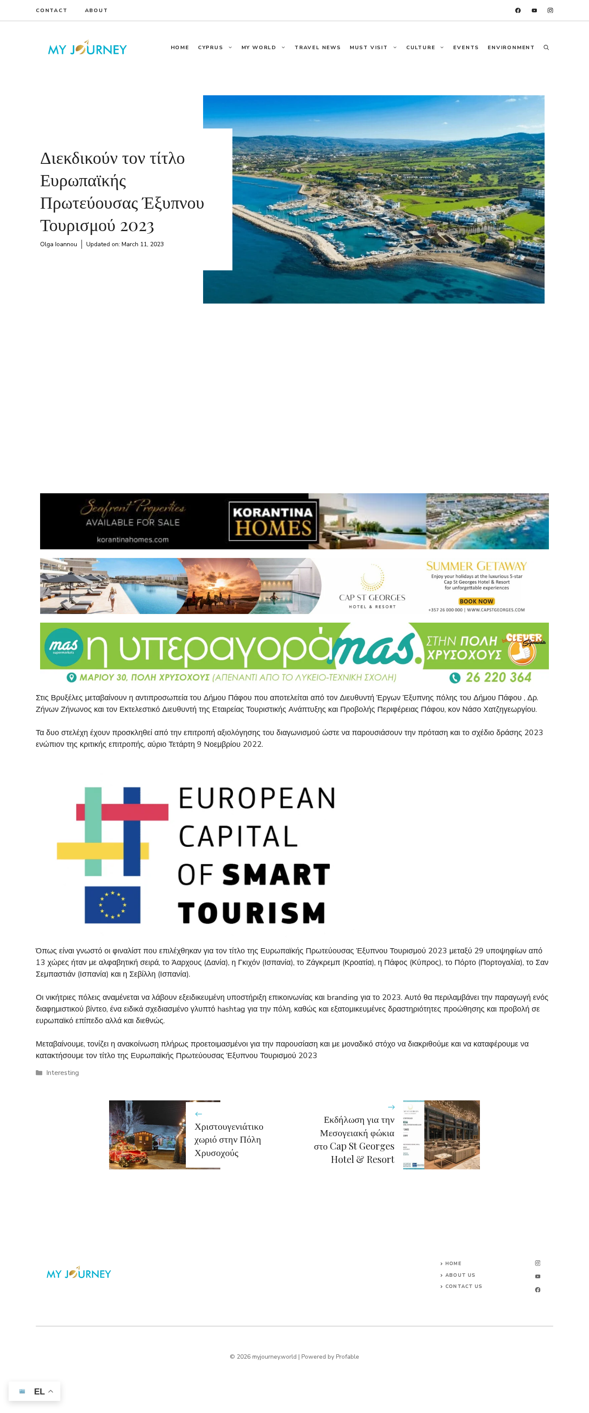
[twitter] (534, 10)
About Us (460, 1275)
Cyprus (210, 47)
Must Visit (369, 47)
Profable (347, 1357)
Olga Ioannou (58, 244)
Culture (420, 47)
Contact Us (463, 1286)
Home (180, 47)
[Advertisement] (294, 389)
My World (258, 47)
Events (466, 47)
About (96, 10)
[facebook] (518, 10)
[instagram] (550, 10)
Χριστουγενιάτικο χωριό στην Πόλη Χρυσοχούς (228, 1139)
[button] (546, 47)
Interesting (62, 1072)
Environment (511, 47)
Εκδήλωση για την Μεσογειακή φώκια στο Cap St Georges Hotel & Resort (354, 1138)
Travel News (317, 47)
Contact (52, 10)
